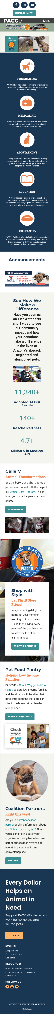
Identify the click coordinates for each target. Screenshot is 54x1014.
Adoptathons (27, 152)
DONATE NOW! (24, 13)
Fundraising (27, 78)
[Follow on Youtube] (17, 986)
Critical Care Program (22, 491)
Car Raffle (10, 957)
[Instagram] (24, 5)
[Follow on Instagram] (12, 986)
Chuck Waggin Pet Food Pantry (20, 972)
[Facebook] (16, 5)
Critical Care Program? (23, 829)
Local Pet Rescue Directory (18, 968)
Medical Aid (27, 115)
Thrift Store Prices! (23, 602)
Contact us (10, 975)
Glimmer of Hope (13, 954)
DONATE (14, 935)
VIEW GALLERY (15, 509)
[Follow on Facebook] (7, 986)
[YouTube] (32, 5)
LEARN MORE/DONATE (20, 716)
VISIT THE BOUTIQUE (25, 646)
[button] (27, 279)
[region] (27, 44)
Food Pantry (27, 231)
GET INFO (13, 860)
